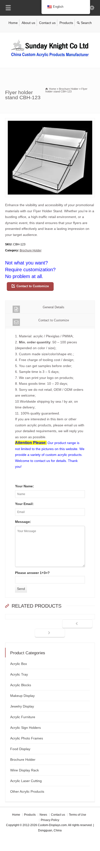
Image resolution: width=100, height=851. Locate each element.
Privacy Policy (50, 819)
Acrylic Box (18, 664)
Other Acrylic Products (27, 791)
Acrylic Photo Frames (26, 738)
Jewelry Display (22, 706)
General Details (53, 307)
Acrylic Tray (19, 674)
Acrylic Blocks (20, 685)
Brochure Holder (31, 250)
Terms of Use (77, 814)
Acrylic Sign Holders (25, 728)
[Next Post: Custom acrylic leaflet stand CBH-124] (50, 633)
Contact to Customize (33, 286)
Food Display (20, 749)
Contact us (47, 23)
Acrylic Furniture (22, 717)
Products (66, 23)
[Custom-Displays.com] (50, 58)
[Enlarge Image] (50, 121)
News (43, 814)
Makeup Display (22, 696)
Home (13, 23)
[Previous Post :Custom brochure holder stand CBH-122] (77, 624)
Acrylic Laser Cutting (26, 781)
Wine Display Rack (24, 770)
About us (28, 23)
